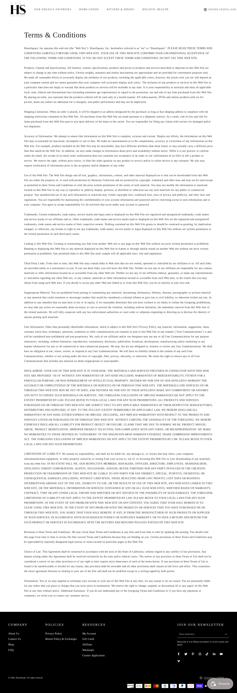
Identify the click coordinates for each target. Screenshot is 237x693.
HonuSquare (21, 678)
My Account (89, 633)
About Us (13, 633)
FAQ (11, 650)
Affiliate (87, 644)
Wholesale (88, 650)
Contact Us (14, 639)
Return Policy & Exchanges (61, 639)
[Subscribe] (227, 634)
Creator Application (93, 655)
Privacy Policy (53, 633)
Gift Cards (88, 639)
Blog (11, 644)
